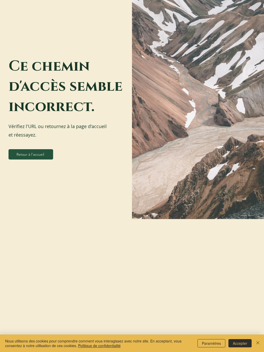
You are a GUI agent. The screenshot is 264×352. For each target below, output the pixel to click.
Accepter (240, 343)
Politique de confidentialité (99, 345)
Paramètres (211, 343)
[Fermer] (258, 343)
